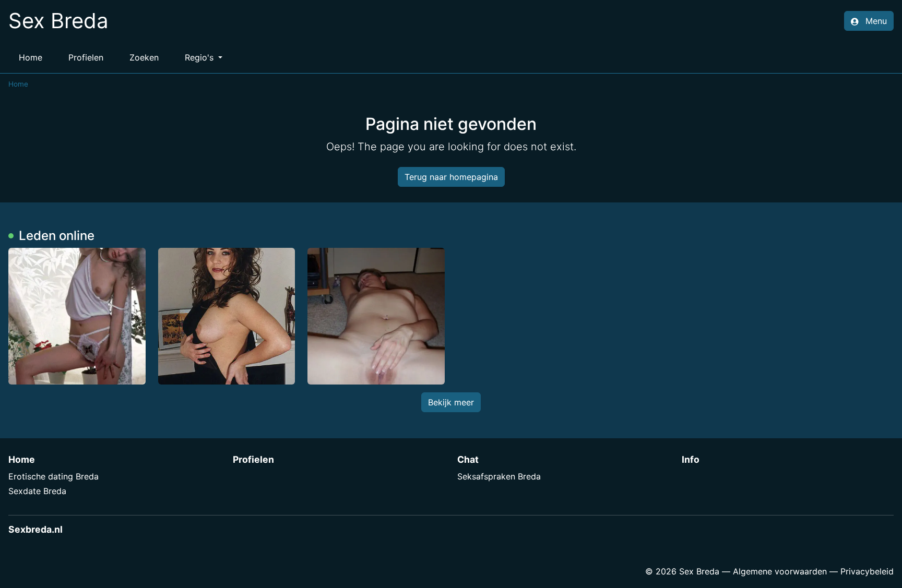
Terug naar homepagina (451, 177)
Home (30, 57)
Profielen (85, 57)
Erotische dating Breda (53, 476)
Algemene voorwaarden (780, 571)
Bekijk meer (451, 402)
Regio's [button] (200, 57)
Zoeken (144, 57)
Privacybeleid (867, 571)
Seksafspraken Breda (499, 476)
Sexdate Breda (37, 491)
